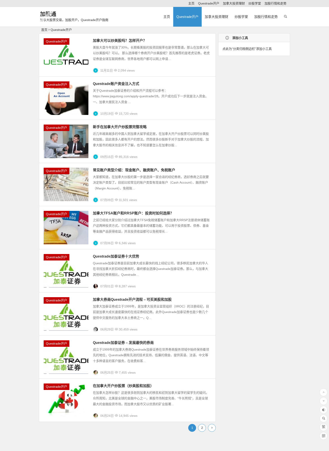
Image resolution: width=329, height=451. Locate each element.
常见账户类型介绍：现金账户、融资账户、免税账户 (134, 170)
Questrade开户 (208, 3)
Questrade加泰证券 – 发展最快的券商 (123, 343)
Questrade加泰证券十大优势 (116, 256)
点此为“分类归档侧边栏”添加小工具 (247, 49)
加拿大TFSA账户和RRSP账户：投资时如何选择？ (133, 213)
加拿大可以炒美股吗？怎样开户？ (120, 40)
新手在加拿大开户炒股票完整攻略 (120, 127)
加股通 (48, 14)
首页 (44, 30)
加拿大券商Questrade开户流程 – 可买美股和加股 (132, 299)
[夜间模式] (323, 410)
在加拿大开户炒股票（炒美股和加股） (123, 386)
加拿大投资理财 (234, 3)
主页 (191, 3)
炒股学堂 (254, 3)
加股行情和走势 (275, 3)
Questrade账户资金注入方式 (116, 84)
